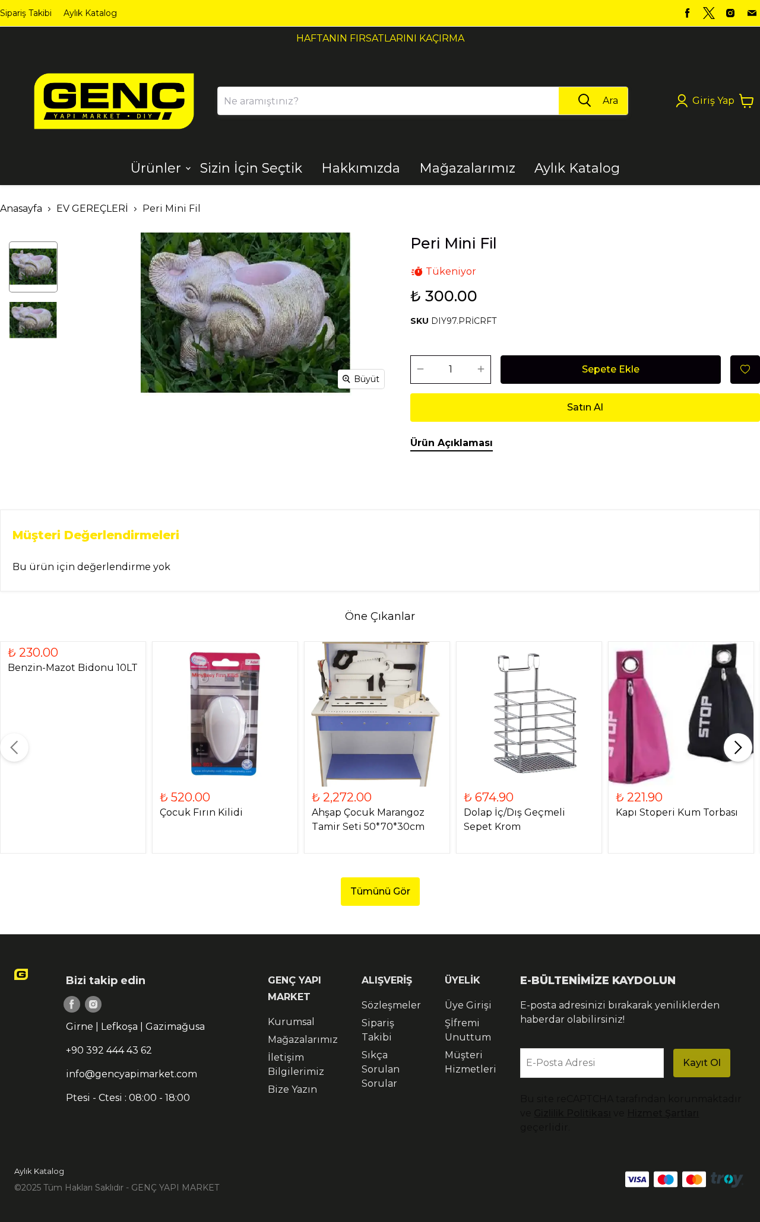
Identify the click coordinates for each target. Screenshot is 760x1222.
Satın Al (585, 407)
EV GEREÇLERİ (92, 208)
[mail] (751, 13)
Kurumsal (291, 1021)
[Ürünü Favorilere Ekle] (745, 369)
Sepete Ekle (610, 369)
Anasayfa (21, 208)
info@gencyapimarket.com (131, 1074)
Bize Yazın (292, 1089)
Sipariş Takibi (26, 13)
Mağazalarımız (303, 1039)
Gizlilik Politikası (572, 1113)
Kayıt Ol (702, 1062)
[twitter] (709, 13)
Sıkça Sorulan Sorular (381, 1069)
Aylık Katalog (90, 13)
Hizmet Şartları (663, 1113)
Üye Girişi (468, 1005)
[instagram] (730, 13)
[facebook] (687, 13)
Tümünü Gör (380, 891)
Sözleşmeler (391, 1005)
